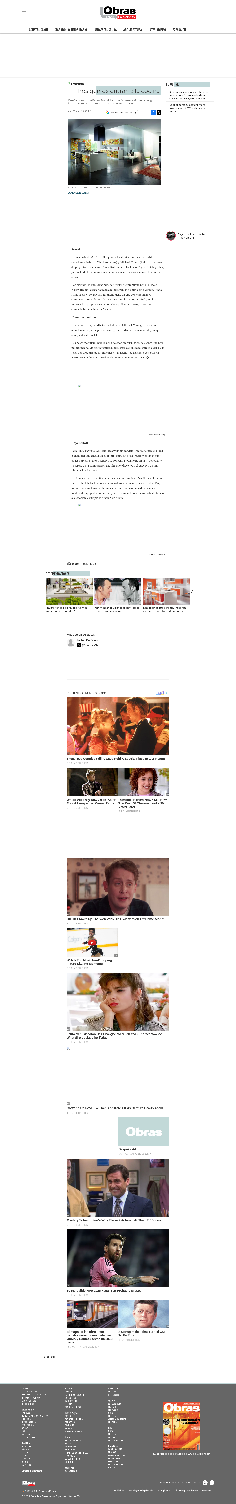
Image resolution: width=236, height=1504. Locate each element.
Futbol (68, 1388)
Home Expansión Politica (35, 1415)
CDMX (24, 1455)
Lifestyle (70, 1404)
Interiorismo (157, 29)
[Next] (191, 590)
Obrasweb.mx (212, 1482)
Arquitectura (132, 29)
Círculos (113, 1409)
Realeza (112, 1406)
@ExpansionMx (90, 645)
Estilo (68, 1416)
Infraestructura (105, 29)
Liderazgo (113, 1388)
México (25, 1449)
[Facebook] (153, 112)
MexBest (113, 1446)
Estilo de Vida (115, 1464)
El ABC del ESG (72, 1458)
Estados (26, 1458)
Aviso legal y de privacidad (141, 1490)
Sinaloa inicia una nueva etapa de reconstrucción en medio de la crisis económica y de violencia (188, 95)
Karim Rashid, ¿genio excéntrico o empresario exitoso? (116, 609)
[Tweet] (159, 112)
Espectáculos (115, 1403)
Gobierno (26, 1446)
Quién (111, 1400)
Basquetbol (71, 1398)
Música (68, 1428)
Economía (26, 1419)
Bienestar (113, 1461)
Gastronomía (115, 1449)
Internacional (29, 1422)
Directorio (207, 1490)
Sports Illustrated (32, 1470)
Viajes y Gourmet (74, 1431)
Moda (111, 1412)
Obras (25, 1388)
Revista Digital (73, 1407)
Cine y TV (69, 1425)
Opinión (26, 1461)
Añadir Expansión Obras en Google (123, 113)
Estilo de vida (115, 1440)
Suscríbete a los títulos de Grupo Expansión (181, 1453)
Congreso (27, 1452)
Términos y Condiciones (186, 1490)
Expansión (179, 29)
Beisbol (69, 1391)
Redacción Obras (87, 640)
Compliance (164, 1490)
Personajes (114, 1458)
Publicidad (119, 1490)
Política (26, 1443)
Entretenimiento (74, 1419)
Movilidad (70, 1449)
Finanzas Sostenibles (76, 1452)
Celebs (111, 1437)
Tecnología (28, 1425)
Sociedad (26, 1464)
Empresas (27, 1412)
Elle (110, 1428)
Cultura (112, 1422)
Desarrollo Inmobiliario (70, 29)
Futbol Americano (74, 1394)
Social (68, 1443)
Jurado (111, 1467)
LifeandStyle (28, 1437)
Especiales (113, 1394)
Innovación (71, 1455)
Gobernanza (71, 1446)
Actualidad (71, 1470)
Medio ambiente (73, 1440)
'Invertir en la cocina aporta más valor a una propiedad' (67, 609)
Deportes (70, 1422)
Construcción (38, 29)
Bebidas (112, 1452)
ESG (23, 1431)
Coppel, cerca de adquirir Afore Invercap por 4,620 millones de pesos (187, 108)
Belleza (112, 1416)
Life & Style (71, 1413)
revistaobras (205, 1482)
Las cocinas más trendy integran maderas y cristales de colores (164, 609)
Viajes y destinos (117, 1455)
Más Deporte (71, 1401)
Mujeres (26, 1434)
